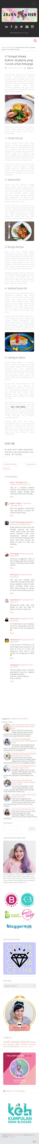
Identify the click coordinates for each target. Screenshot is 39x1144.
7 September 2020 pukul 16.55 (20, 504)
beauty (33, 1042)
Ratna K (30, 68)
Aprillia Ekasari (15, 640)
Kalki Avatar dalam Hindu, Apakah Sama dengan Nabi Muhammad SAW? (23, 726)
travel (32, 452)
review (15, 452)
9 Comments (18, 454)
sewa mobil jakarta (23, 452)
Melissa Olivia (14, 619)
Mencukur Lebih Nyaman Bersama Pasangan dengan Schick (24, 767)
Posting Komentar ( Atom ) (19, 719)
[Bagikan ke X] (11, 443)
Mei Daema (14, 575)
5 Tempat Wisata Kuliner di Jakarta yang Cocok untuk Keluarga (19, 60)
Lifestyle (20, 449)
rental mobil (8, 452)
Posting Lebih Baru (9, 464)
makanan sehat (28, 449)
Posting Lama (31, 464)
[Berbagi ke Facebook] (13, 443)
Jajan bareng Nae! (17, 1135)
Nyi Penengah (14, 554)
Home (4, 47)
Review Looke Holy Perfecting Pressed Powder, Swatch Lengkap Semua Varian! (23, 782)
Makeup (17, 1046)
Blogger (26, 33)
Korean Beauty (29, 1046)
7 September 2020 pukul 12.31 (20, 483)
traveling (10, 47)
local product (9, 1044)
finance (25, 1044)
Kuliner (15, 449)
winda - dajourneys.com (18, 482)
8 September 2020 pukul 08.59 (21, 523)
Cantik (7, 1041)
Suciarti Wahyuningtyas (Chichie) (21, 522)
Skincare (25, 1041)
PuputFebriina (15, 600)
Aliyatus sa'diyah (15, 503)
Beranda (6, 469)
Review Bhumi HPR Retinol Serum (23, 809)
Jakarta (10, 449)
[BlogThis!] (8, 443)
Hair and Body (8, 1046)
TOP (35, 1142)
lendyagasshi (14, 665)
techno (22, 1047)
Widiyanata (12, 1137)
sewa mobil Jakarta (18, 407)
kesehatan (32, 1044)
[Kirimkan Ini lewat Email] (6, 443)
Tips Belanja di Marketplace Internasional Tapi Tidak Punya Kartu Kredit (24, 741)
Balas (12, 497)
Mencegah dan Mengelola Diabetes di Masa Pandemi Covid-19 (24, 754)
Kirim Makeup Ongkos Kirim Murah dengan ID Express (24, 796)
